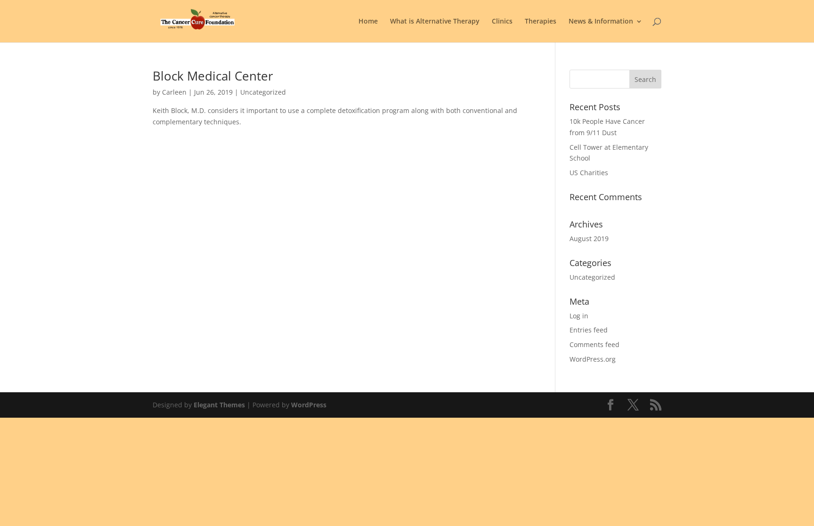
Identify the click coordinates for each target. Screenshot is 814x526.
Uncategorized (592, 277)
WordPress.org (593, 359)
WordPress (308, 404)
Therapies (540, 21)
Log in (579, 315)
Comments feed (594, 344)
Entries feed (589, 329)
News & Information (601, 21)
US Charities (589, 172)
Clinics (502, 21)
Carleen (174, 92)
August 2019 (589, 238)
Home (368, 21)
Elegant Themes (219, 404)
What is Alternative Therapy (435, 21)
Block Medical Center (213, 75)
